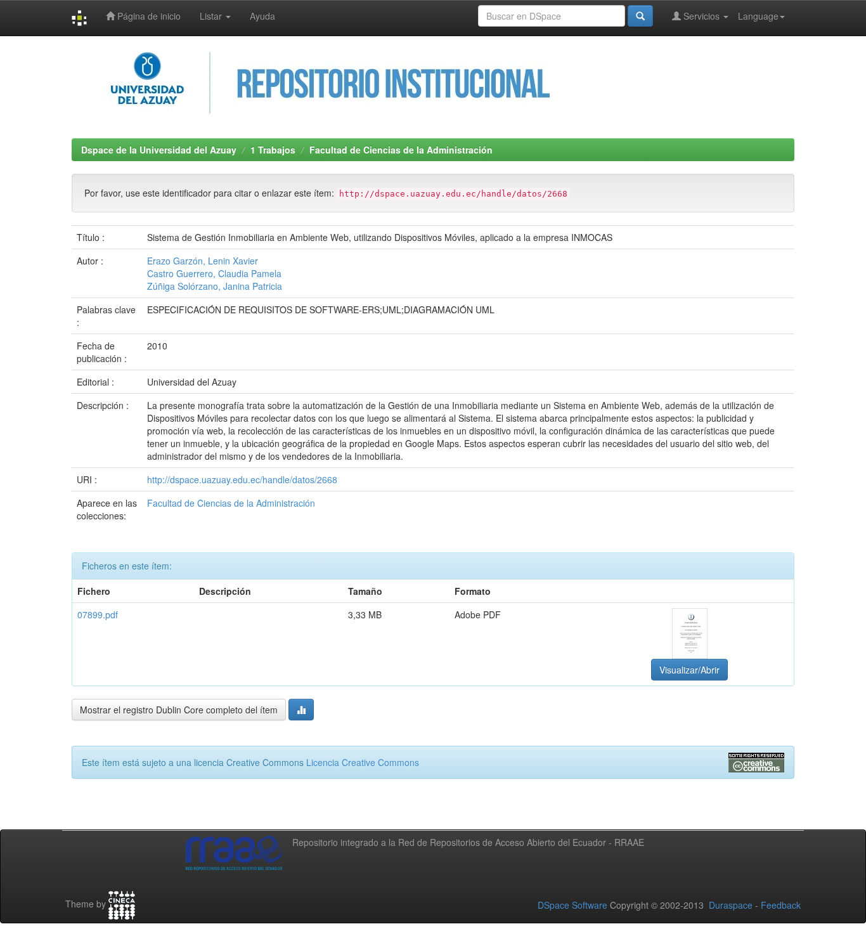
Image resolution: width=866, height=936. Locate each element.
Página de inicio (148, 16)
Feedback (781, 905)
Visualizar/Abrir (689, 669)
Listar (212, 16)
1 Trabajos (272, 149)
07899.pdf (97, 614)
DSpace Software (572, 905)
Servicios (701, 16)
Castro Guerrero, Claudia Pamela (214, 273)
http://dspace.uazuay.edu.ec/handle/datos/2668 (242, 479)
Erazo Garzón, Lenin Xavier (202, 260)
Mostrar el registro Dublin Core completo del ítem (179, 709)
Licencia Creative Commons (362, 762)
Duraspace (731, 905)
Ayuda (262, 16)
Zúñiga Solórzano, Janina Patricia (214, 286)
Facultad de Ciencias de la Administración (401, 149)
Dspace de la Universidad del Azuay (158, 149)
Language (758, 16)
